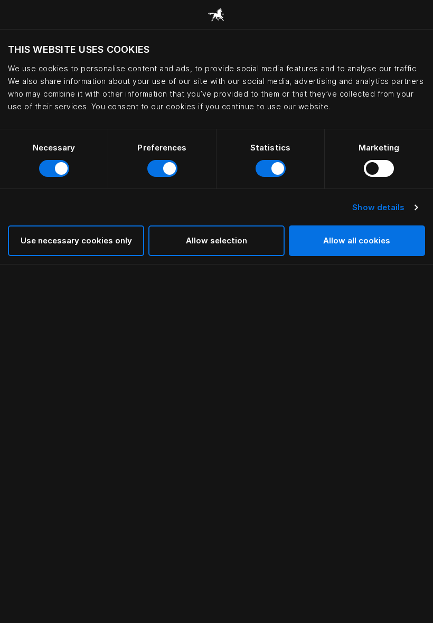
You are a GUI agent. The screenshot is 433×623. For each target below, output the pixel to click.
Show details (378, 207)
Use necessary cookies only (76, 240)
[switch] (162, 168)
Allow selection (216, 240)
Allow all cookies (356, 240)
